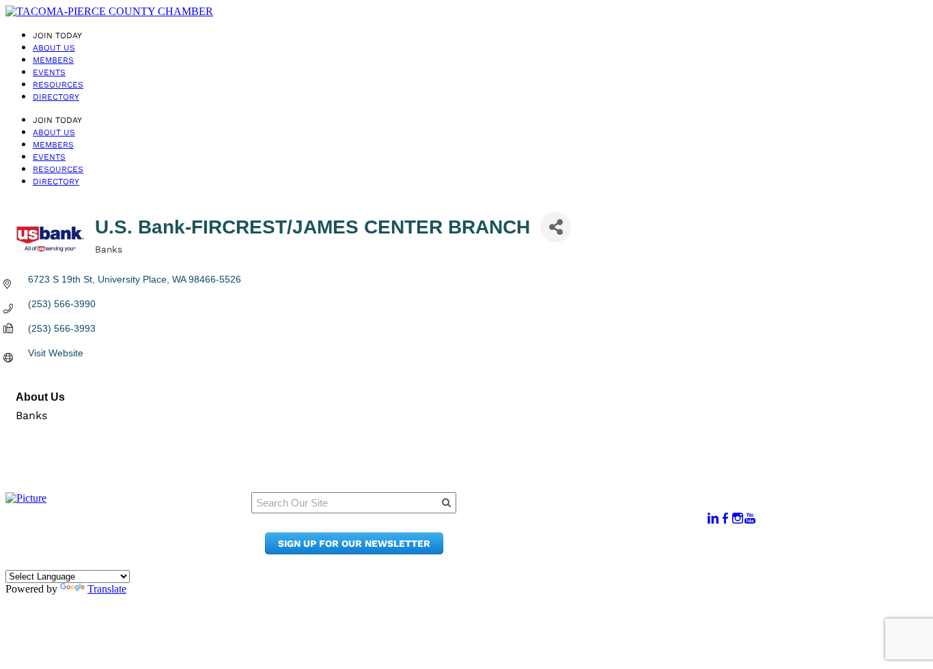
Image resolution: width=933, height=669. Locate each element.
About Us (54, 48)
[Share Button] (555, 227)
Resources (58, 84)
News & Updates (594, 524)
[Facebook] (725, 518)
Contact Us (580, 537)
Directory (56, 97)
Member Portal (590, 511)
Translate (106, 589)
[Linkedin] (713, 518)
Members (53, 60)
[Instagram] (737, 518)
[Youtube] (749, 518)
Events (49, 72)
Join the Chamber (598, 550)
